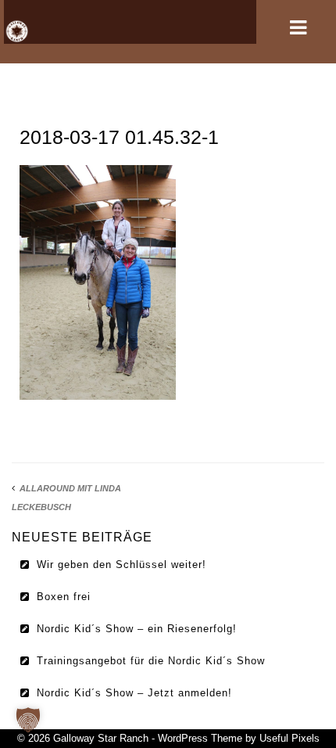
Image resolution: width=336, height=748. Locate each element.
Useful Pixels (289, 738)
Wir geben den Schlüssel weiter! (121, 564)
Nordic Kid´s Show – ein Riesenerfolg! (137, 629)
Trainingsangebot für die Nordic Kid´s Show (151, 661)
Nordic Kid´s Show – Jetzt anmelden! (134, 693)
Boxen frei (64, 596)
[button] (28, 720)
